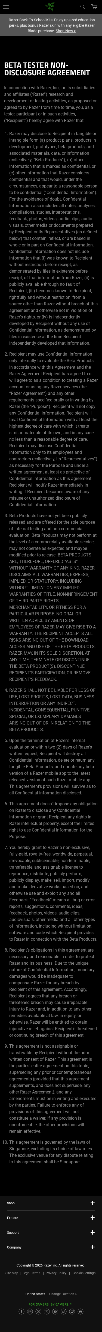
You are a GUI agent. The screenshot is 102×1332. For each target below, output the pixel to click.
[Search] (82, 6)
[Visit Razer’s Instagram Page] (30, 1311)
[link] (49, 6)
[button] (6, 7)
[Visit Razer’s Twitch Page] (72, 1311)
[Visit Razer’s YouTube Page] (55, 1311)
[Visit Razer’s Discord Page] (80, 1311)
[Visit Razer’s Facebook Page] (21, 1311)
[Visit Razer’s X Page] (47, 1311)
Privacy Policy (56, 1273)
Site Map (11, 1273)
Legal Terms (31, 1273)
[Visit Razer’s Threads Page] (38, 1311)
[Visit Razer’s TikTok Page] (63, 1311)
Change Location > (63, 1294)
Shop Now (66, 31)
